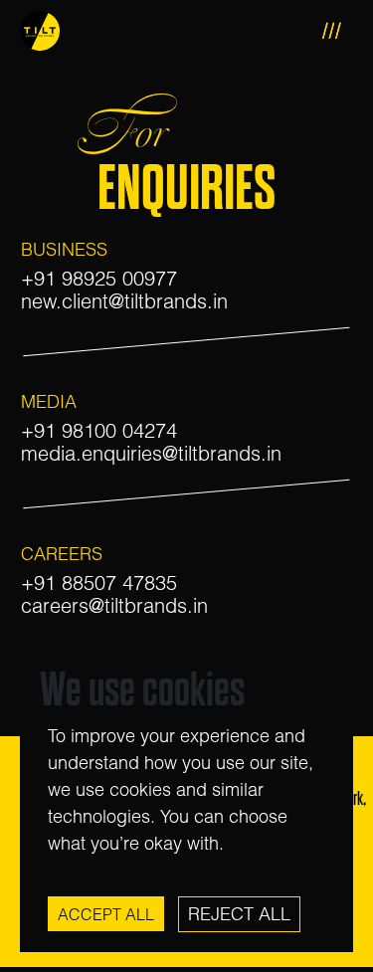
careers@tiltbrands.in (114, 605)
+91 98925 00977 (99, 278)
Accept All (106, 914)
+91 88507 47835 (99, 582)
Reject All (239, 913)
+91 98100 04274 (99, 430)
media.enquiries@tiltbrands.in (151, 453)
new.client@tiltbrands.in (124, 301)
